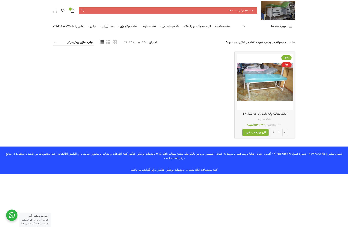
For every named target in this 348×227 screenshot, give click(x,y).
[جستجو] (82, 10)
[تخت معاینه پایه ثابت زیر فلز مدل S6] (265, 82)
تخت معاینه (265, 119)
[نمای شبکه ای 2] (115, 42)
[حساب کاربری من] (55, 11)
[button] (255, 132)
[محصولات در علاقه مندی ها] (63, 11)
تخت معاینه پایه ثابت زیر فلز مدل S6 (265, 113)
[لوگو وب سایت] (278, 10)
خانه (292, 42)
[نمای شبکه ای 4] (102, 42)
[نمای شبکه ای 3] (108, 42)
